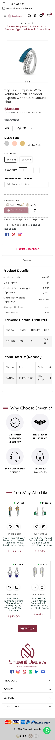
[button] (49, 15)
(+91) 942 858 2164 (16, 225)
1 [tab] (25, 82)
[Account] (35, 15)
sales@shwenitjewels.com (19, 8)
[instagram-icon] (20, 234)
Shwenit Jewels (32, 729)
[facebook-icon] (7, 234)
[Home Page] (15, 15)
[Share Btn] (13, 234)
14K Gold (10, 159)
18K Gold (26, 159)
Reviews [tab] (27, 260)
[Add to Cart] (17, 526)
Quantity (10, 170)
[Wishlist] (35, 210)
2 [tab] (27, 82)
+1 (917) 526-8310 (16, 4)
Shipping (9, 112)
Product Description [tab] (27, 249)
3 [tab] (30, 82)
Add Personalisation (18, 178)
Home (27, 23)
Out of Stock (16, 210)
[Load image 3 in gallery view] (25, 61)
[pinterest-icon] (13, 234)
